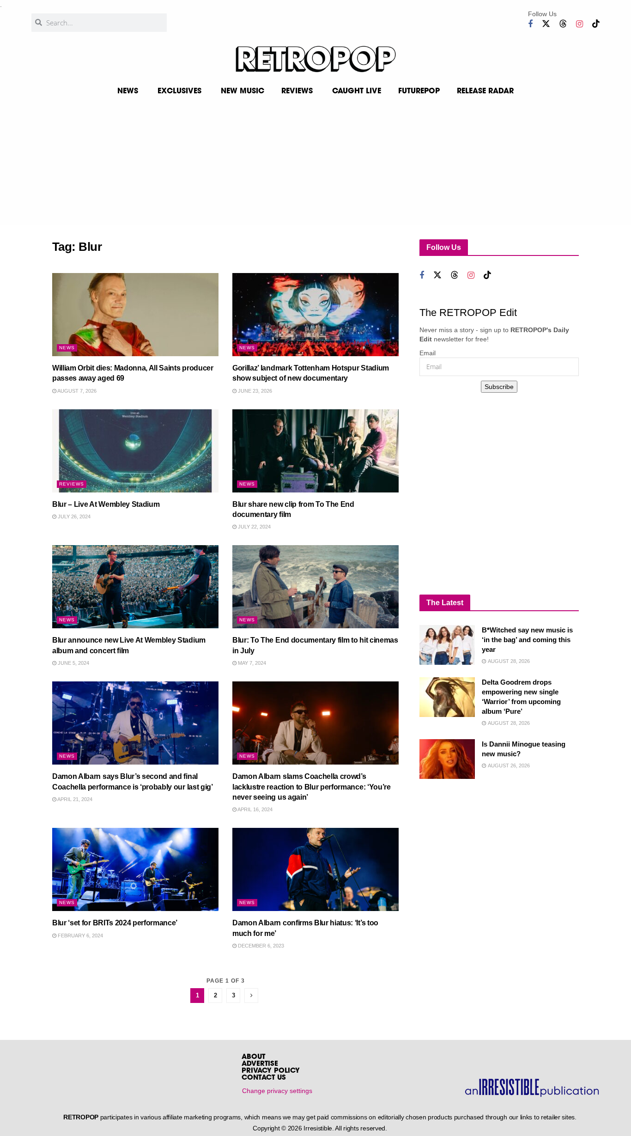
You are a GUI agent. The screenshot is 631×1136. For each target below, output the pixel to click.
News (67, 347)
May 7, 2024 (251, 663)
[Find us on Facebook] (530, 24)
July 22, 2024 (254, 526)
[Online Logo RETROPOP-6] (315, 59)
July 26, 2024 (73, 516)
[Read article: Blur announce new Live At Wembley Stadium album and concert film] (135, 586)
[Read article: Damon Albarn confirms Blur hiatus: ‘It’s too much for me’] (315, 869)
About (253, 1057)
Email (427, 353)
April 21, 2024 (74, 799)
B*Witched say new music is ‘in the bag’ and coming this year (527, 639)
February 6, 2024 (79, 935)
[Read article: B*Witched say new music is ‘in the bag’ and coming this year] (447, 645)
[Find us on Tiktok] (596, 23)
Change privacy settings (277, 1090)
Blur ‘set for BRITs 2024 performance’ (114, 923)
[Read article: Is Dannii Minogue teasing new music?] (447, 759)
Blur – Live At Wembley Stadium (105, 504)
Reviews (71, 483)
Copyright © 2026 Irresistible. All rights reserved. (320, 1128)
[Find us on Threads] (563, 23)
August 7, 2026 (76, 391)
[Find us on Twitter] (546, 23)
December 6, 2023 (260, 945)
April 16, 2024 (255, 809)
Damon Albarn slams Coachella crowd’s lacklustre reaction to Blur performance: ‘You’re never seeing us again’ (311, 786)
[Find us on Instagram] (579, 24)
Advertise (260, 1064)
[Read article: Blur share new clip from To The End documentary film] (315, 450)
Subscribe (499, 386)
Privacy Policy (271, 1071)
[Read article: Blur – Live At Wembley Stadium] (135, 450)
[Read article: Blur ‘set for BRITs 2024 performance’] (135, 869)
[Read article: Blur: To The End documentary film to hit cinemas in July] (315, 586)
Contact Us (264, 1078)
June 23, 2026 (254, 391)
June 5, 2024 (72, 663)
